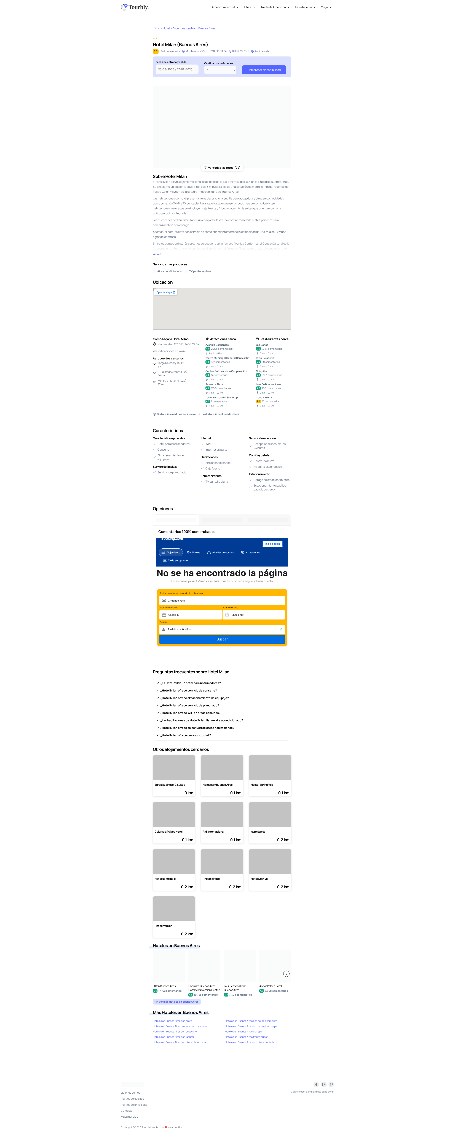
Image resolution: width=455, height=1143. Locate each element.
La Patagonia (303, 7)
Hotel (166, 28)
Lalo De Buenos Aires (268, 384)
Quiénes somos (130, 1092)
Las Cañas (262, 344)
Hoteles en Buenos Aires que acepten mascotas (180, 1026)
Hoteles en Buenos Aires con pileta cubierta (249, 1042)
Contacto (127, 1110)
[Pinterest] (331, 1084)
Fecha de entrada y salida (171, 62)
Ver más (157, 254)
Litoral (248, 7)
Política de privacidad (134, 1105)
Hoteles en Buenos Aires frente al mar (246, 1036)
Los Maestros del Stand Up (221, 397)
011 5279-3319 (240, 51)
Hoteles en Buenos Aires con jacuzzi (173, 1036)
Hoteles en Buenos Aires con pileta (172, 1020)
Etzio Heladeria (265, 358)
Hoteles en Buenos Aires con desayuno (175, 1031)
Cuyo (324, 7)
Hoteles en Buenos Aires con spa (243, 1031)
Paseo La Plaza (214, 384)
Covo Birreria (264, 397)
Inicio (156, 28)
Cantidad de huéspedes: (219, 63)
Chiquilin (261, 371)
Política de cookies (132, 1099)
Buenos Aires (206, 28)
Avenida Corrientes (217, 344)
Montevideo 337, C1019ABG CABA (206, 51)
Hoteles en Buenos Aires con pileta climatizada (179, 1042)
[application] (236, 7)
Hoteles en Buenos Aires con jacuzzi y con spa (251, 1026)
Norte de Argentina (273, 7)
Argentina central (223, 7)
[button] (286, 974)
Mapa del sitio (129, 1116)
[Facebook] (316, 1084)
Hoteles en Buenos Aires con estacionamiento (251, 1020)
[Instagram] (324, 1084)
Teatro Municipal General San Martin (227, 358)
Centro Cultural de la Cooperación (226, 371)
